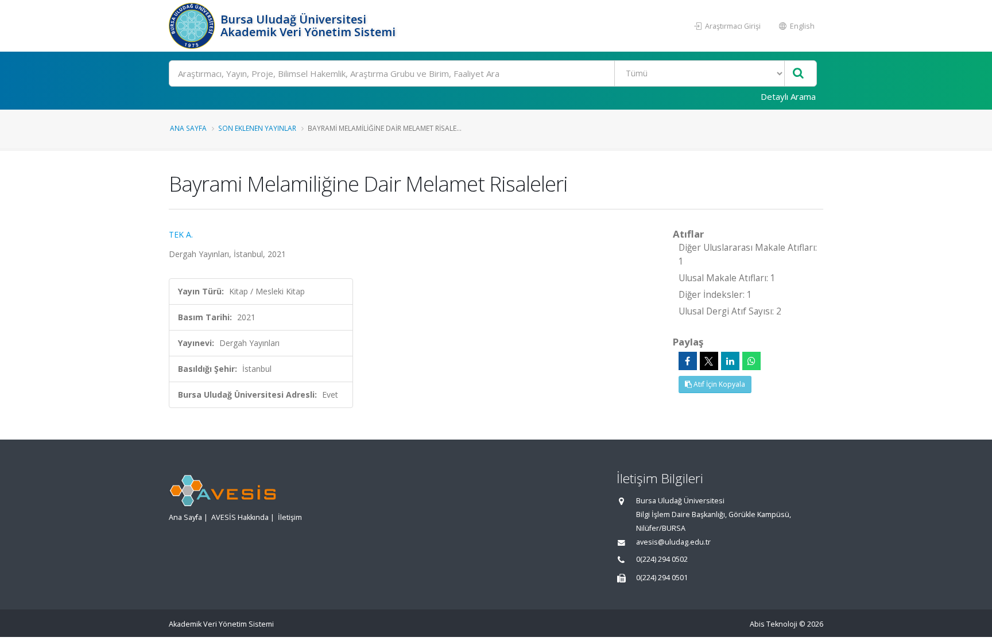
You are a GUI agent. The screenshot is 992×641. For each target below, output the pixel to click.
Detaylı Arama (788, 96)
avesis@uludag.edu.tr (673, 542)
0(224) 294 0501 (662, 577)
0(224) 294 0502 (662, 559)
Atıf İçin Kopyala (718, 384)
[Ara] (798, 74)
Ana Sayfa (188, 128)
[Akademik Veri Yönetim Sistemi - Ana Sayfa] (193, 26)
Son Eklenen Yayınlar (257, 128)
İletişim (290, 517)
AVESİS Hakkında (240, 517)
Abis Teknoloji (773, 624)
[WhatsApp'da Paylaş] (751, 361)
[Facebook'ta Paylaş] (688, 361)
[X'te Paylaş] (709, 361)
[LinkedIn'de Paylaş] (730, 361)
